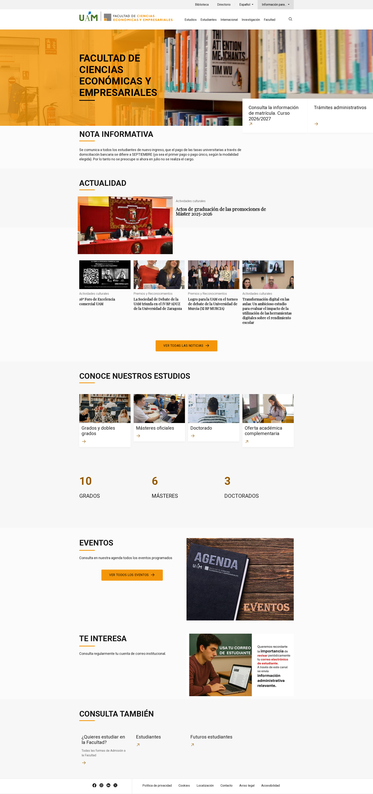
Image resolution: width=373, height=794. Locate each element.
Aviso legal (246, 785)
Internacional (229, 20)
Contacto (226, 785)
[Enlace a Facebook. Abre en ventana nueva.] (94, 785)
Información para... (274, 4)
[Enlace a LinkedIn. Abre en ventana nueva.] (108, 785)
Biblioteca (202, 4)
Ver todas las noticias (183, 345)
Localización (205, 785)
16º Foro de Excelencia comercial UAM (105, 286)
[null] (290, 19)
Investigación (251, 20)
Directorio (224, 4)
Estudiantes (208, 20)
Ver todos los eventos (129, 575)
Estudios (191, 20)
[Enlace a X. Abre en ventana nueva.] (115, 785)
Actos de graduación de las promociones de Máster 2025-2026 (174, 225)
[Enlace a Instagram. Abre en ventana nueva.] (101, 785)
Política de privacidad (157, 785)
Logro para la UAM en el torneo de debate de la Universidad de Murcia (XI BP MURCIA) (213, 288)
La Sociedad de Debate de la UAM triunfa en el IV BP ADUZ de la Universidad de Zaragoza (159, 288)
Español (245, 4)
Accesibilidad (270, 785)
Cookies (184, 785)
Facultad (269, 20)
